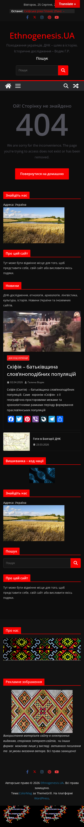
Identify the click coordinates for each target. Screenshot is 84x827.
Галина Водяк (36, 382)
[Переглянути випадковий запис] (76, 86)
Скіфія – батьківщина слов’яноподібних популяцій (41, 370)
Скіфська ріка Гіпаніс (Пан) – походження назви (44, 13)
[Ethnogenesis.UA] (8, 86)
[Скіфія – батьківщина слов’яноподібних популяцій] (42, 331)
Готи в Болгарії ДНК (47, 439)
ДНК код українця (18, 358)
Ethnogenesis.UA (42, 35)
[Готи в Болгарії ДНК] (16, 441)
